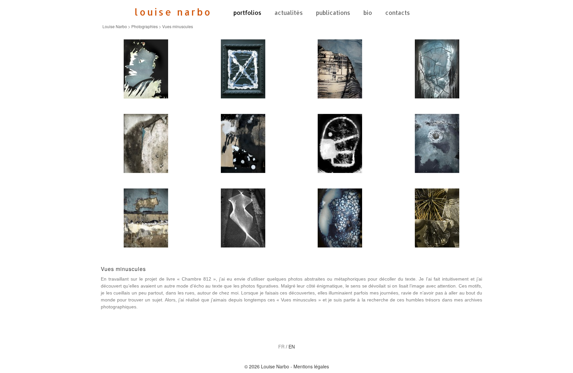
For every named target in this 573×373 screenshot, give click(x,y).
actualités (289, 12)
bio (367, 12)
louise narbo (173, 12)
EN (291, 346)
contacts (397, 12)
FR (281, 346)
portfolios (247, 12)
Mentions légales (311, 366)
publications (333, 12)
